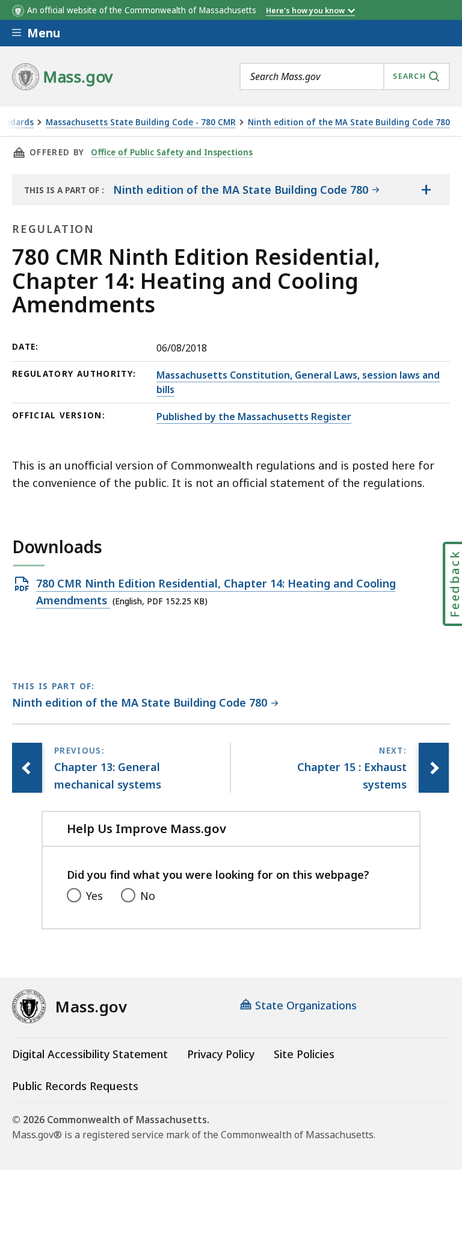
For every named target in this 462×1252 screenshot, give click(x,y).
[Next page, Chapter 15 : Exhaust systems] (434, 768)
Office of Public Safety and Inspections (172, 152)
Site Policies (304, 1054)
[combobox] (344, 76)
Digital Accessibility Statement (90, 1054)
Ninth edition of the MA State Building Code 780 (349, 122)
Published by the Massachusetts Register (253, 416)
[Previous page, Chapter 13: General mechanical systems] (27, 768)
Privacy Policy (220, 1054)
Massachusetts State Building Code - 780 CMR (141, 122)
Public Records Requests (75, 1086)
